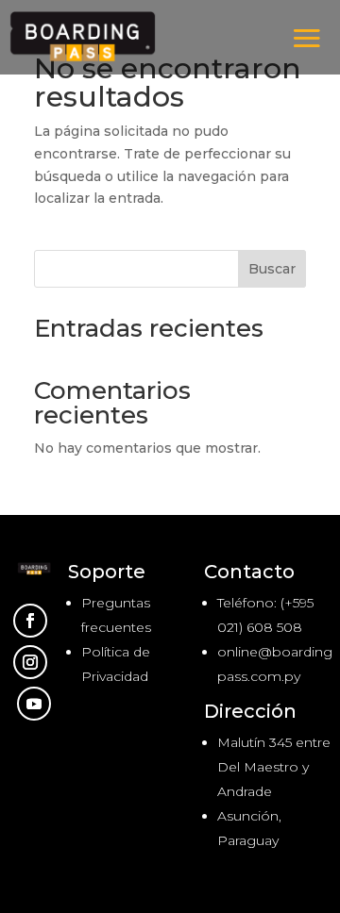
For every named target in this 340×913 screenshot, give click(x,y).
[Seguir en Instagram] (30, 662)
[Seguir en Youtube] (34, 704)
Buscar (272, 268)
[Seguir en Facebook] (30, 621)
